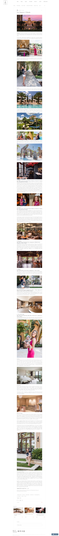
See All (45, 506)
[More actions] (41, 10)
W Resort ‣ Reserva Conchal (29, 514)
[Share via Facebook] (17, 500)
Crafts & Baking (18, 5)
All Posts (14, 5)
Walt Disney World (19, 494)
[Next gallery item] (41, 375)
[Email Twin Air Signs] (24, 531)
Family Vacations (32, 494)
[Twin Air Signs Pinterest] (20, 531)
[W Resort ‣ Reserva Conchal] (29, 510)
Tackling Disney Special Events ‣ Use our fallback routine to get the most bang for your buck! (40, 515)
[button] (44, 5)
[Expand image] (23, 48)
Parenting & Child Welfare (30, 5)
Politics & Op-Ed (23, 5)
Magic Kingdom (27, 494)
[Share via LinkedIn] (20, 500)
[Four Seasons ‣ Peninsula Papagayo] (18, 510)
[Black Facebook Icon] (22, 531)
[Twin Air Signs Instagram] (18, 531)
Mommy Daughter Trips (37, 494)
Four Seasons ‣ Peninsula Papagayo (17, 515)
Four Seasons (23, 494)
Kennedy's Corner (36, 5)
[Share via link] (22, 500)
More (39, 5)
